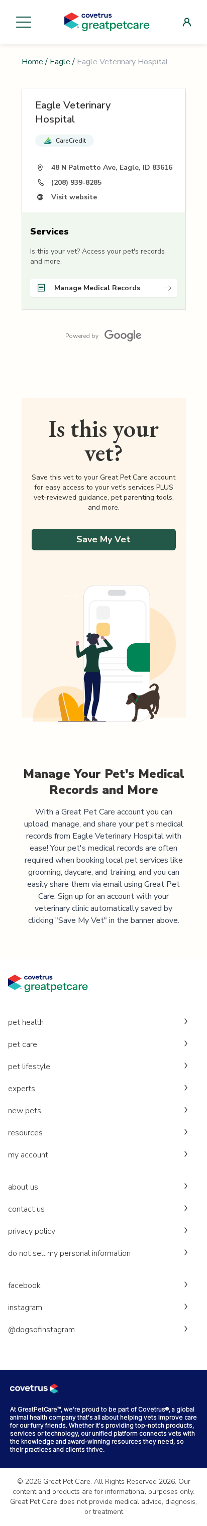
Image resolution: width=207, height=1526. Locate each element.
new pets (24, 1110)
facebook (24, 1285)
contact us (26, 1209)
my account (28, 1154)
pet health (26, 1022)
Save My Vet (103, 539)
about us (23, 1187)
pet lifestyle (29, 1066)
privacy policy (31, 1231)
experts (21, 1088)
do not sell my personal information (69, 1253)
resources (25, 1132)
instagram (25, 1307)
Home (32, 61)
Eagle (60, 61)
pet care (22, 1044)
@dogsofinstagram (41, 1329)
